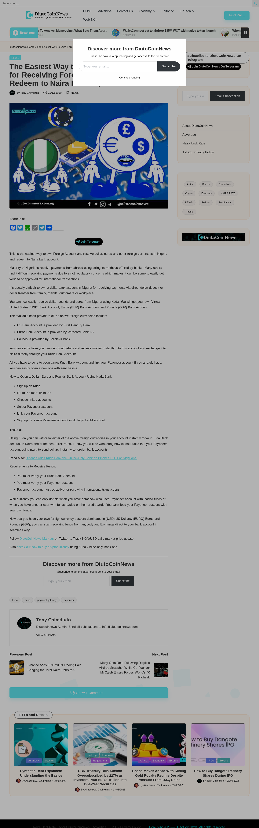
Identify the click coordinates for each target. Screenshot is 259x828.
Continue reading (129, 77)
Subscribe (169, 66)
